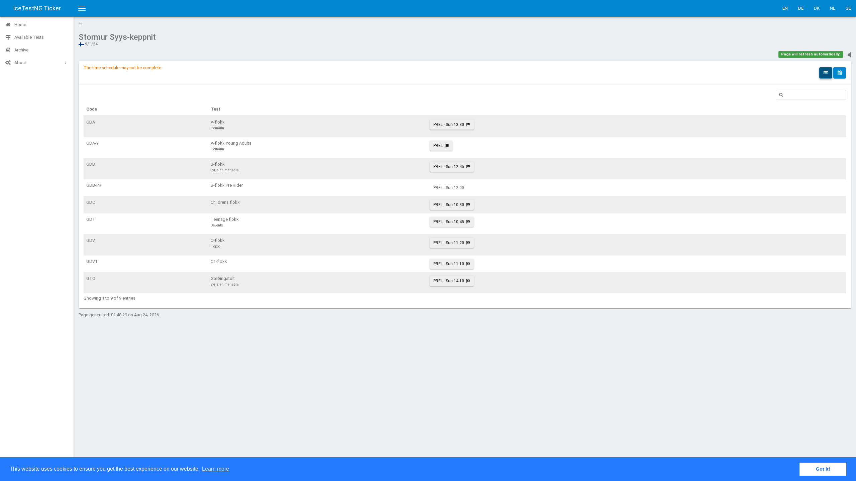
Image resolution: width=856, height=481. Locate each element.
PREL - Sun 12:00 (448, 187)
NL (832, 8)
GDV (90, 240)
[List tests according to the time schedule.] (839, 72)
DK (817, 8)
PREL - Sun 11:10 (448, 264)
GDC (90, 202)
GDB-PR (93, 185)
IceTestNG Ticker (37, 8)
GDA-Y (92, 143)
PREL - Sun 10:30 (448, 204)
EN (785, 8)
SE (848, 8)
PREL (438, 145)
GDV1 (91, 261)
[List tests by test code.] (825, 72)
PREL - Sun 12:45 (448, 166)
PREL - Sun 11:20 (448, 242)
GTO (90, 278)
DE (801, 8)
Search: (811, 95)
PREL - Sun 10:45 (448, 221)
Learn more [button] (215, 469)
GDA (90, 122)
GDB (90, 164)
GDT (90, 219)
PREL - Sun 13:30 (448, 124)
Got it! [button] (823, 469)
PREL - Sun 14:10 (448, 281)
